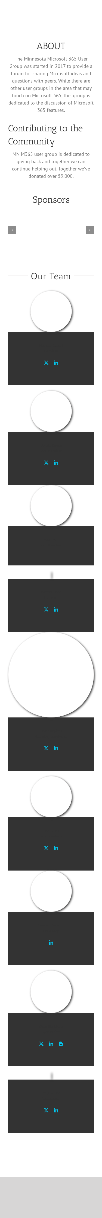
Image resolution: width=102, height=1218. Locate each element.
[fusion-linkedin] (56, 362)
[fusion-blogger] (61, 1044)
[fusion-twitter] (46, 362)
